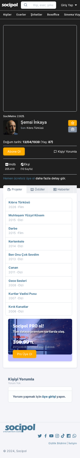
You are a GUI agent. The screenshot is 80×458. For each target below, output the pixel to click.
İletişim (72, 443)
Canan (13, 267)
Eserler (21, 14)
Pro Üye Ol (24, 354)
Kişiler (7, 14)
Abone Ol (13, 151)
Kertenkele (16, 241)
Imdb (12, 164)
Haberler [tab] (63, 189)
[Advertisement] (40, 68)
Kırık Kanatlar (18, 306)
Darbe (13, 228)
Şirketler (36, 14)
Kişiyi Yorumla (67, 151)
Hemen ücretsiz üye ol (19, 178)
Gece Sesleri (18, 280)
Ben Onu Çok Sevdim (24, 254)
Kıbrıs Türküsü (35, 127)
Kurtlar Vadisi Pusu (23, 293)
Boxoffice (53, 14)
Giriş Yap (67, 5)
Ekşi (27, 164)
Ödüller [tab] (39, 189)
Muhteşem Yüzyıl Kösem (26, 215)
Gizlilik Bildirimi (57, 443)
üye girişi (49, 396)
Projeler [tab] (16, 189)
